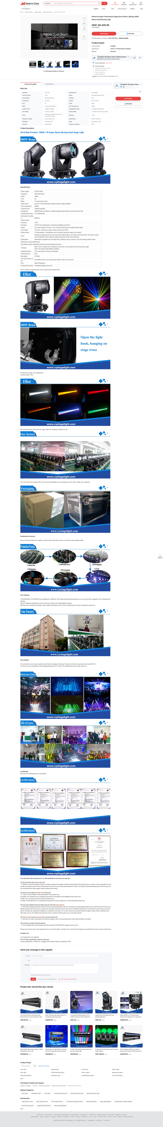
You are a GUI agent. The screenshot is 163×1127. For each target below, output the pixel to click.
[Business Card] (140, 91)
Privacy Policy (106, 1120)
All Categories (26, 9)
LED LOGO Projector (117, 1075)
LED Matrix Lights (55, 1075)
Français (59, 1116)
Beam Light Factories (42, 1101)
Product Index (111, 1114)
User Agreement (91, 1120)
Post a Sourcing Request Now (67, 979)
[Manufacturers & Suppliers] (29, 3)
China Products (48, 1114)
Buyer (103, 9)
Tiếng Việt (120, 1116)
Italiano (73, 1116)
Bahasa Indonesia (128, 1116)
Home (21, 12)
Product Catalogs (44, 1066)
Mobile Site (118, 1114)
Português (53, 1116)
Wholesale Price (84, 1114)
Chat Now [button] (131, 33)
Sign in (141, 4)
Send (33, 979)
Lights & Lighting (29, 12)
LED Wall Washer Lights (88, 1075)
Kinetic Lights (115, 1069)
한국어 (95, 1116)
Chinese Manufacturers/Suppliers (61, 1114)
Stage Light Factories (27, 1101)
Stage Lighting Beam (105, 1101)
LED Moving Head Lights (57, 1072)
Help (112, 9)
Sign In (94, 76)
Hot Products (40, 1114)
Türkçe (114, 1116)
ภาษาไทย (109, 1116)
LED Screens (85, 1069)
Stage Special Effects (25, 1075)
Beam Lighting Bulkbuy (60, 1105)
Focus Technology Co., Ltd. (70, 1120)
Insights (124, 1114)
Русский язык (66, 1116)
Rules (141, 9)
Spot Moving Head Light (77, 1093)
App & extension (122, 9)
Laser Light (23, 1069)
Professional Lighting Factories (74, 1101)
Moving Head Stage (91, 1101)
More (21, 1109)
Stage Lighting (38, 12)
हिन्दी (104, 1116)
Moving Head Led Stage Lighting (123, 1101)
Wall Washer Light (36, 1093)
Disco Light (23, 1072)
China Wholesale (74, 1114)
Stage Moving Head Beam (44, 1105)
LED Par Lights (85, 1072)
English (42, 1116)
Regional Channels (101, 1114)
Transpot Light (55, 1069)
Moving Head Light (47, 12)
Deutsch (78, 1116)
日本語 (100, 1116)
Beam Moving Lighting (28, 1105)
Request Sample (123, 38)
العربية (90, 1116)
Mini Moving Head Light (93, 1093)
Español (47, 1116)
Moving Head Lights (117, 1072)
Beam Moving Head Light (59, 12)
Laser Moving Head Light (60, 1093)
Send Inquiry (104, 33)
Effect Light (25, 1093)
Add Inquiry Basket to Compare (54, 71)
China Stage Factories (57, 1101)
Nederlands (84, 1116)
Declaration (99, 1120)
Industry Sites (92, 1114)
